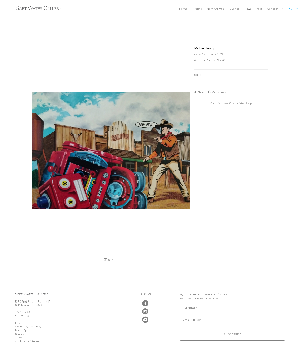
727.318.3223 (22, 311)
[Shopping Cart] (297, 9)
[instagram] (145, 311)
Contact (20, 315)
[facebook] (145, 303)
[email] (145, 320)
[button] (275, 9)
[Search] (290, 9)
